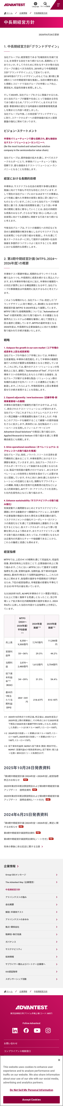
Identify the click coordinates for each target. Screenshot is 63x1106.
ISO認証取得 (11, 972)
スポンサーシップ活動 (15, 979)
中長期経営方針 (40, 13)
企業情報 (23, 13)
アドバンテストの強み (16, 897)
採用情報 (9, 957)
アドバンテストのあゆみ (17, 919)
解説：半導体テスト (14, 912)
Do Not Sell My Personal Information (31, 1090)
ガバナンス (10, 942)
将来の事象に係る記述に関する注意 (22, 846)
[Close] (59, 1060)
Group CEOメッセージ (15, 875)
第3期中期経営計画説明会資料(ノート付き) (25, 839)
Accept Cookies (31, 1099)
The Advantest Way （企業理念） (19, 882)
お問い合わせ (10, 1043)
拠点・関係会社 (12, 927)
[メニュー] (52, 5)
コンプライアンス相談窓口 (17, 1051)
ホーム (10, 13)
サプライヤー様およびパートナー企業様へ (25, 964)
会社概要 (9, 904)
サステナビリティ (13, 949)
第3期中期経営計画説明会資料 (19, 833)
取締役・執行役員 (13, 934)
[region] (31, 1080)
